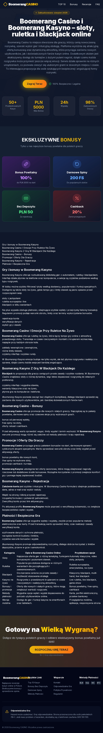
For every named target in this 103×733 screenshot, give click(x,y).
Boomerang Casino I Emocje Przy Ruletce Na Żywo (28, 247)
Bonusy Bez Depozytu (38, 686)
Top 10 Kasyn (34, 682)
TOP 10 (62, 4)
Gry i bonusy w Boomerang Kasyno (20, 244)
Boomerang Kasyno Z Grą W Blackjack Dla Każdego (29, 251)
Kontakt (57, 682)
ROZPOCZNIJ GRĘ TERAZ (51, 649)
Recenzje (86, 4)
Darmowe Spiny (35, 690)
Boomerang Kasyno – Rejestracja (19, 260)
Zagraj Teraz (34, 83)
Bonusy (74, 4)
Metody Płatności (35, 694)
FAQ (97, 4)
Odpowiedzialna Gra (63, 686)
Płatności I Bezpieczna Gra (16, 264)
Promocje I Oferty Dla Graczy (17, 257)
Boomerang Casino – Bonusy (17, 254)
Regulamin (58, 694)
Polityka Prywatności (63, 690)
